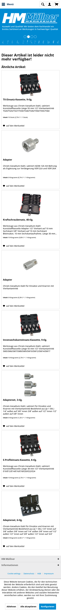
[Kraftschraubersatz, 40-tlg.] (30, 205)
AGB (39, 573)
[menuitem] (7, 4)
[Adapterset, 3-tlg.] (30, 385)
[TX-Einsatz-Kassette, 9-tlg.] (30, 84)
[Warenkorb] (56, 4)
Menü (10, 4)
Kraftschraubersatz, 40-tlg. (18, 219)
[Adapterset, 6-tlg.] (30, 505)
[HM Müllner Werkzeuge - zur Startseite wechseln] (30, 18)
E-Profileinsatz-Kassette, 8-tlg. (20, 459)
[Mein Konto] (49, 4)
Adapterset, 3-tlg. (12, 399)
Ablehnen (11, 606)
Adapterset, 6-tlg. (12, 520)
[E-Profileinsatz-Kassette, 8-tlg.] (30, 445)
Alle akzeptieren (28, 606)
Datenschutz (29, 573)
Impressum (49, 573)
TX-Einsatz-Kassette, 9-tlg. (17, 99)
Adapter (7, 159)
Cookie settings (14, 573)
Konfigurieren (47, 606)
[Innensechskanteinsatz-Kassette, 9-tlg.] (30, 325)
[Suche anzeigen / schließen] (42, 4)
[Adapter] (30, 145)
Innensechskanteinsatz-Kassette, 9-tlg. (25, 339)
